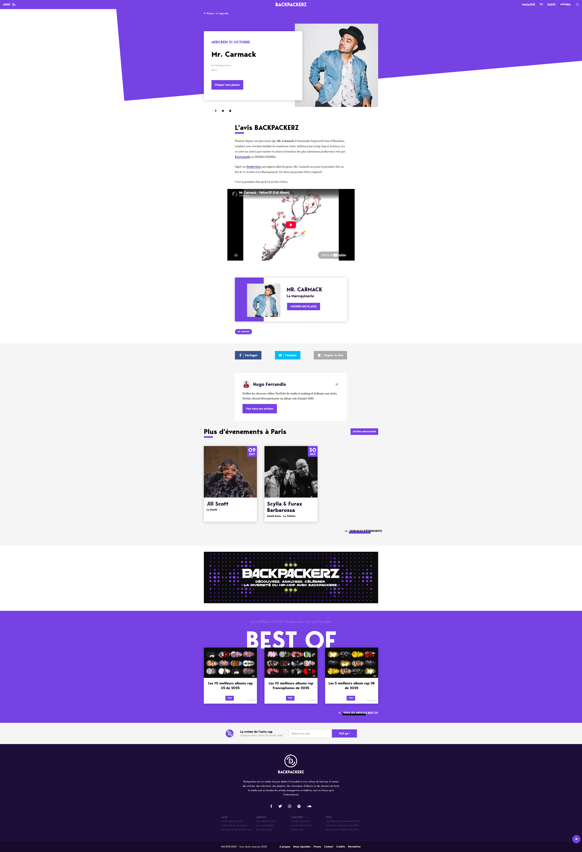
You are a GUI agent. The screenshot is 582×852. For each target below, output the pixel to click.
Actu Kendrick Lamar (266, 821)
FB (216, 111)
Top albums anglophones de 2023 (342, 825)
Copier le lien (333, 355)
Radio (551, 4)
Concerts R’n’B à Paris (301, 825)
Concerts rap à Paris (300, 821)
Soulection (254, 166)
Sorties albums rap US (231, 821)
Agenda (565, 4)
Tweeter (291, 355)
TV (541, 4)
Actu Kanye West (264, 829)
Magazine (528, 4)
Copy (230, 111)
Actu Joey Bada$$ (264, 825)
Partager (251, 355)
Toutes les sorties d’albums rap (236, 829)
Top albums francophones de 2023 (343, 821)
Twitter (223, 111)
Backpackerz (291, 4)
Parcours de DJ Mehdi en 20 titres (342, 829)
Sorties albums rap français (234, 825)
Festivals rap (297, 829)
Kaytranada (242, 157)
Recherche (577, 4)
